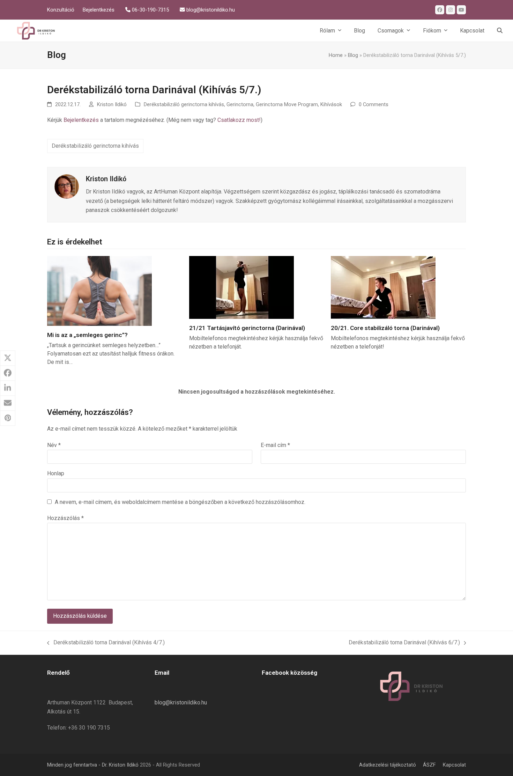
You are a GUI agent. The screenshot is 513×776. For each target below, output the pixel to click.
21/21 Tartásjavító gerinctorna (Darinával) (247, 327)
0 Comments (373, 104)
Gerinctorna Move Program (287, 104)
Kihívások (331, 104)
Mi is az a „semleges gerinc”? (87, 334)
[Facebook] (439, 9)
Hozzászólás (65, 518)
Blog (353, 55)
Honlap (55, 473)
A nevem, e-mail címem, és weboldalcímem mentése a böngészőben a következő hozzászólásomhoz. (180, 502)
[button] (500, 31)
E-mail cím (275, 445)
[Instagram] (450, 9)
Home (336, 55)
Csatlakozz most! (239, 120)
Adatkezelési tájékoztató (387, 765)
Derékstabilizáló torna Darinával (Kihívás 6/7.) (404, 642)
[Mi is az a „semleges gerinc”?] (99, 290)
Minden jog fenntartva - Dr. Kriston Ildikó (93, 765)
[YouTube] (461, 9)
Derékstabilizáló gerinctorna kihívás (184, 104)
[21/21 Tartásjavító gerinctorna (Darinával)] (241, 287)
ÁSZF (429, 765)
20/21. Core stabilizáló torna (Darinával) (385, 327)
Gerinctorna (239, 104)
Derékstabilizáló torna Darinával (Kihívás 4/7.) (106, 642)
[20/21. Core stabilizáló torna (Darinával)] (383, 287)
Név (54, 445)
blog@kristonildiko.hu (181, 702)
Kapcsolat (454, 765)
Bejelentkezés (81, 120)
